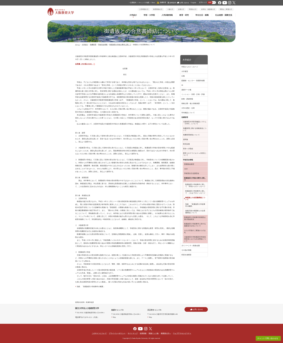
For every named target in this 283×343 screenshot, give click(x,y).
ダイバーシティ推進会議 (190, 245)
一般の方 (170, 9)
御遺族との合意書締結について (195, 198)
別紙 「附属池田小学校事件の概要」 (91, 286)
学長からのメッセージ (189, 67)
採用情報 (143, 333)
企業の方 (181, 9)
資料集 (185, 139)
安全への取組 (188, 149)
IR (182, 85)
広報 (183, 76)
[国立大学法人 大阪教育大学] (61, 15)
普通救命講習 (189, 164)
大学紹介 (133, 15)
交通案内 (133, 2)
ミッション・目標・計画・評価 (193, 94)
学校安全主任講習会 (191, 173)
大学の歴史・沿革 (188, 108)
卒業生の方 (193, 9)
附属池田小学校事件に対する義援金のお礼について (195, 225)
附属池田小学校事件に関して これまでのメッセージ (195, 192)
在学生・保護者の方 (208, 9)
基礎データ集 (186, 90)
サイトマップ (133, 333)
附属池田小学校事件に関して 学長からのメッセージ (195, 185)
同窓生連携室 (186, 255)
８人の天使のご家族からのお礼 (195, 231)
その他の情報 (186, 250)
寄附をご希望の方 (226, 9)
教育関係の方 (158, 9)
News (153, 2)
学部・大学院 (149, 15)
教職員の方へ (166, 333)
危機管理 (163, 2)
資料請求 (173, 3)
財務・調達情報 (187, 99)
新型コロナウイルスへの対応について (194, 154)
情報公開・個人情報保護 (190, 103)
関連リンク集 (154, 333)
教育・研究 (184, 15)
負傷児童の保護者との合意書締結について (195, 212)
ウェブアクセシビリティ (182, 333)
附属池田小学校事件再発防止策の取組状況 (195, 218)
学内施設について (188, 113)
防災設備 (186, 144)
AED (186, 169)
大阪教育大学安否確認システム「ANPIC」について (194, 123)
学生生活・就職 (202, 15)
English (193, 2)
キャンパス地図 (144, 2)
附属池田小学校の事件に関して (120, 44)
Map (114, 317)
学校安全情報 (102, 44)
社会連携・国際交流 (223, 15)
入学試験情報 (167, 15)
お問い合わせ (184, 3)
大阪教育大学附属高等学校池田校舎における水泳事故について (195, 239)
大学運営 (184, 71)
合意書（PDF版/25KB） (84, 64)
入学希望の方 (144, 9)
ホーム (77, 44)
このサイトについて (99, 333)
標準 (209, 2)
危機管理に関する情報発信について (194, 129)
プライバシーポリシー (117, 333)
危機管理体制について (191, 135)
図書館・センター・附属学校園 (193, 80)
